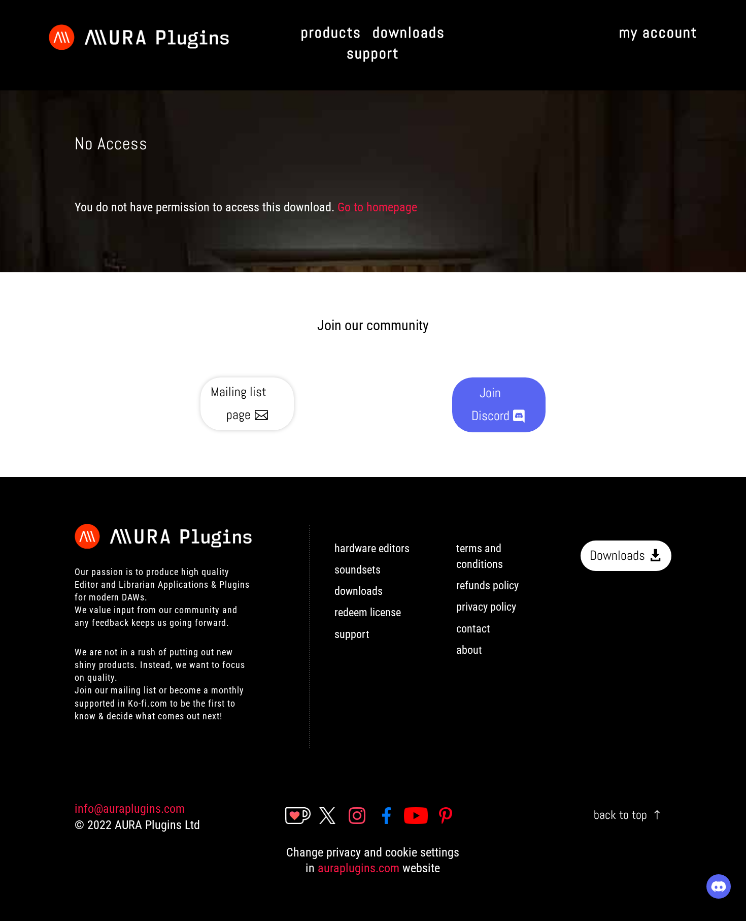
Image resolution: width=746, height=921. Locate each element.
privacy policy (486, 606)
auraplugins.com (358, 868)
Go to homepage (377, 207)
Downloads (617, 555)
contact (473, 628)
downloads (358, 591)
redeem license (367, 612)
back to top (620, 814)
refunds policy (487, 585)
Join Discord (490, 404)
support (351, 634)
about (469, 650)
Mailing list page (238, 403)
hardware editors (372, 548)
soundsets (357, 569)
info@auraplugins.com (130, 809)
